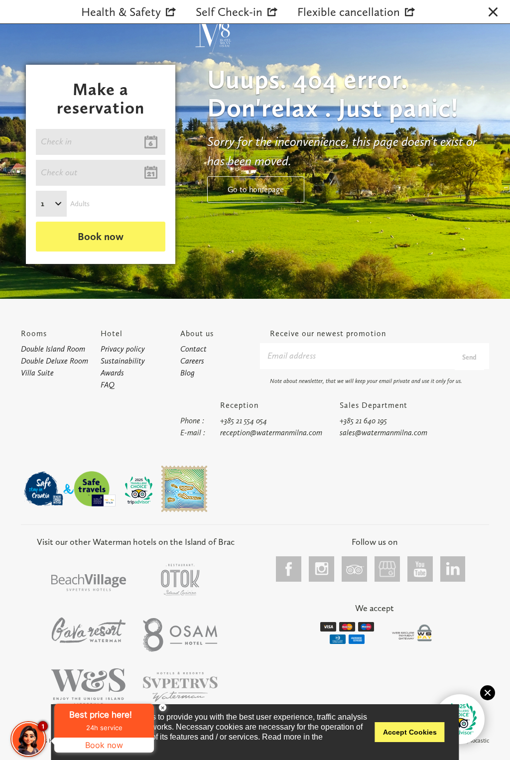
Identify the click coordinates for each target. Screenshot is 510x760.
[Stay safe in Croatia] (43, 489)
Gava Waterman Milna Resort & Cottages (88, 630)
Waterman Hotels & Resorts (180, 687)
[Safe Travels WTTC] (95, 489)
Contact (193, 349)
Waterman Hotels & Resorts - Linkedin (453, 569)
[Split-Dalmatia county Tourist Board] (184, 488)
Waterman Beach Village (88, 582)
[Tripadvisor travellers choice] (139, 490)
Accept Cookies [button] (410, 732)
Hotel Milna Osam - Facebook (289, 569)
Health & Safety (121, 11)
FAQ (108, 384)
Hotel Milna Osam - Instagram (322, 569)
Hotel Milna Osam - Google (387, 569)
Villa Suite (37, 373)
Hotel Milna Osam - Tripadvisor (355, 569)
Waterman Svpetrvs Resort (88, 687)
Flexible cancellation (348, 11)
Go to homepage (256, 189)
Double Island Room (53, 349)
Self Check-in (229, 11)
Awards (112, 373)
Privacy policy (123, 349)
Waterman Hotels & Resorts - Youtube (420, 569)
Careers (192, 361)
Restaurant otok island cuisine (180, 580)
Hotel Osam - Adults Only (180, 634)
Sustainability (123, 361)
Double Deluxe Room (54, 361)
